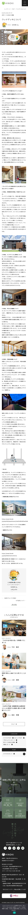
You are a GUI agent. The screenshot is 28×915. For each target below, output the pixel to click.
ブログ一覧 (14, 724)
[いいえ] (26, 909)
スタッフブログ (18, 738)
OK (14, 912)
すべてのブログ (7, 738)
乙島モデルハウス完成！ (10, 598)
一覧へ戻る (14, 604)
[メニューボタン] (25, 3)
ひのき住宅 (8, 3)
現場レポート (6, 744)
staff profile (14, 589)
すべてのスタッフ (7, 754)
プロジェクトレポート (9, 740)
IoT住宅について (20, 600)
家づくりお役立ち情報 (9, 742)
